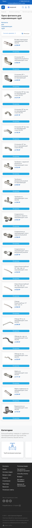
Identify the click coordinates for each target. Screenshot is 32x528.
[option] (12, 449)
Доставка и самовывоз (20, 480)
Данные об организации (21, 485)
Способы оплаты (22, 473)
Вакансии (6, 487)
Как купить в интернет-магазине (23, 470)
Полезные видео (22, 466)
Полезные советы (8, 490)
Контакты (6, 466)
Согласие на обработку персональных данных (16, 520)
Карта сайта (8, 525)
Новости (5, 478)
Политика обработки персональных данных (15, 518)
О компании (6, 481)
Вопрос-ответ (7, 475)
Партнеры (6, 484)
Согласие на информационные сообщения (15, 522)
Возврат (19, 476)
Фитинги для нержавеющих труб (6, 25)
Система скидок (8, 472)
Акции (4, 469)
